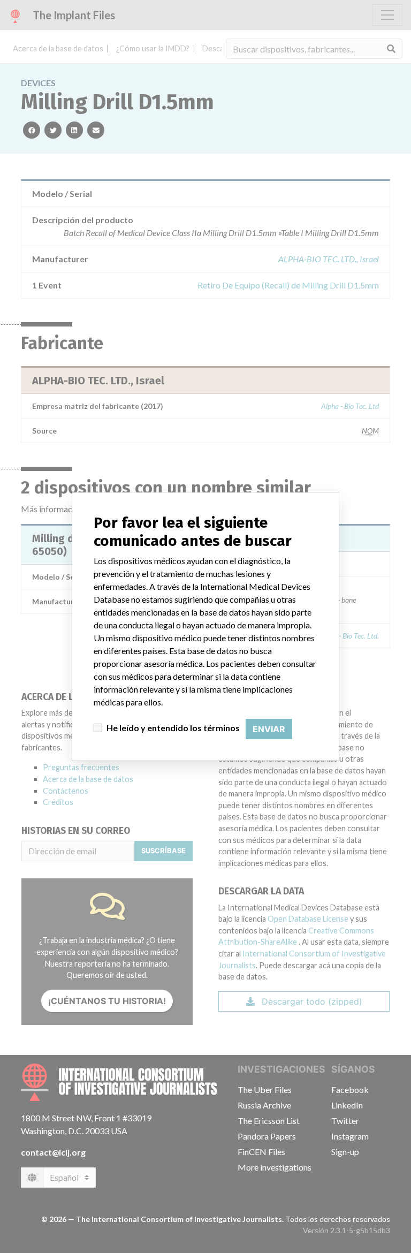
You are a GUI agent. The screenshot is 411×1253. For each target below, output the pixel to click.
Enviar (269, 729)
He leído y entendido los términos (173, 728)
